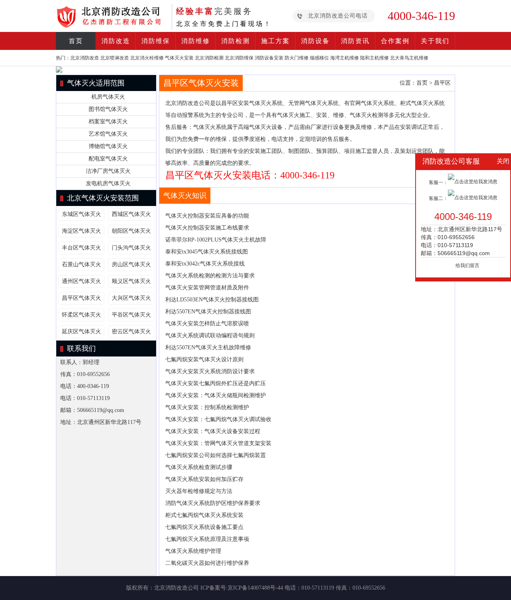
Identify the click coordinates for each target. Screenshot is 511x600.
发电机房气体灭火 (108, 183)
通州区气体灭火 (81, 281)
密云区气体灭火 (131, 332)
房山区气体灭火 (131, 264)
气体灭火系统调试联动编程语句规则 (210, 336)
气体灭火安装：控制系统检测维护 (207, 407)
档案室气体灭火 (108, 122)
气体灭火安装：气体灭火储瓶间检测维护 (215, 395)
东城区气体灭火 (81, 214)
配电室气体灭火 (108, 159)
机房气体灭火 (108, 97)
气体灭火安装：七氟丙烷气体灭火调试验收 (218, 419)
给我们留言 (467, 265)
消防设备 (315, 41)
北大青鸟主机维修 (409, 58)
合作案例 (395, 41)
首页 (76, 41)
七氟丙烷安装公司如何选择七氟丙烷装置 (215, 455)
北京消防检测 (209, 58)
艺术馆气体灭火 (108, 134)
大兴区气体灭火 (131, 298)
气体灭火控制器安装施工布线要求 (207, 228)
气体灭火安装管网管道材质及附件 (207, 288)
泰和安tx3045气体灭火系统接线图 (206, 252)
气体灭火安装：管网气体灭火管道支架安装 (218, 443)
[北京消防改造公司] (112, 25)
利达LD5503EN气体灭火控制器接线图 (212, 300)
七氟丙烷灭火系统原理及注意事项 (207, 539)
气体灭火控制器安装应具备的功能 (207, 216)
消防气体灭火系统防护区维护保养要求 (212, 503)
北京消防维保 (239, 58)
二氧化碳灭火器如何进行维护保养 (207, 563)
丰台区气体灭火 (81, 248)
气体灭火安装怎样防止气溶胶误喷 (207, 324)
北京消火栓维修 (147, 58)
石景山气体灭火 (81, 264)
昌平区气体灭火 (81, 298)
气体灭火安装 (179, 58)
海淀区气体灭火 (81, 231)
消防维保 (155, 41)
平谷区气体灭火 (131, 315)
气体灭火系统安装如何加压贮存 (204, 479)
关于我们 (435, 41)
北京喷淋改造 (114, 58)
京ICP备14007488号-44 (255, 588)
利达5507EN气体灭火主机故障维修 (208, 347)
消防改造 (115, 41)
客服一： (438, 182)
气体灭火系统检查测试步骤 (198, 467)
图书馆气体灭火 (108, 109)
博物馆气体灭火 (108, 146)
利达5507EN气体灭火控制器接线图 (208, 312)
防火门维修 (297, 58)
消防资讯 (355, 41)
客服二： (438, 198)
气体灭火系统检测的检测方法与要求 (210, 276)
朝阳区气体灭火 (131, 231)
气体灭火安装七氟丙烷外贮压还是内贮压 (215, 383)
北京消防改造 (84, 58)
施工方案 (275, 41)
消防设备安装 (269, 58)
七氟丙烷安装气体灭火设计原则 (204, 359)
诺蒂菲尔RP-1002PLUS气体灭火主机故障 (215, 240)
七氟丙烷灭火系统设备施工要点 (205, 527)
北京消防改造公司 (176, 588)
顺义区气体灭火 (131, 281)
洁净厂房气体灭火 (108, 171)
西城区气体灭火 (131, 214)
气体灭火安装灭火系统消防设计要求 (210, 371)
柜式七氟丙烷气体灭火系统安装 (204, 515)
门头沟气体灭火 (131, 248)
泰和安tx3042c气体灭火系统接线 (205, 264)
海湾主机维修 (344, 58)
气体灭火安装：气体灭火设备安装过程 (212, 431)
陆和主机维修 (374, 58)
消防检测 (235, 41)
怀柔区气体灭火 (81, 315)
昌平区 (442, 83)
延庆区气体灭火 (81, 332)
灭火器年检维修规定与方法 (198, 491)
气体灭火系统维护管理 (193, 551)
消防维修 (195, 41)
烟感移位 (319, 58)
